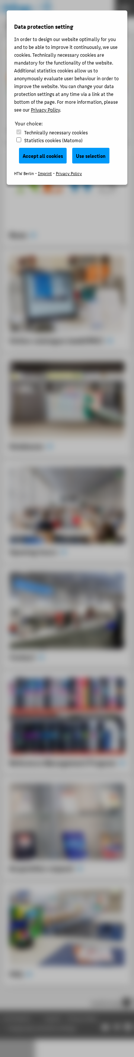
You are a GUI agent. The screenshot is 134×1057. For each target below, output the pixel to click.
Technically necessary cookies (56, 132)
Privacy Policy (45, 109)
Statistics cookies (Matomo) (53, 140)
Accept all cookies (43, 156)
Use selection (91, 156)
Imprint (45, 173)
